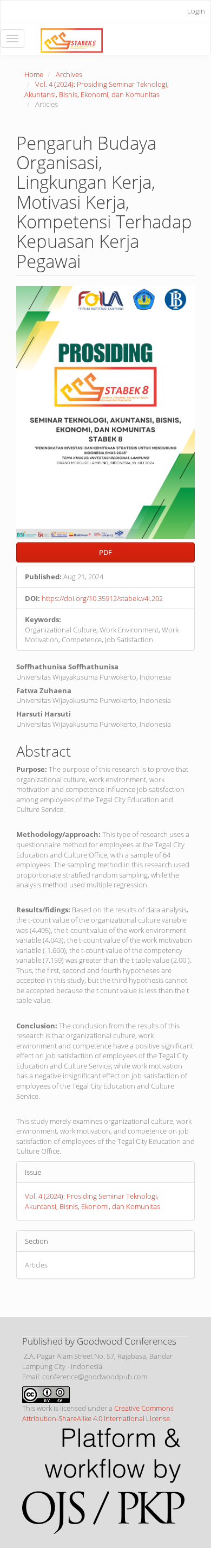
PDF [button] (105, 552)
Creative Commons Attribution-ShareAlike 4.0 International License (98, 1413)
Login (196, 11)
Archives (69, 74)
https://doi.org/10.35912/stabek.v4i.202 (102, 598)
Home (33, 74)
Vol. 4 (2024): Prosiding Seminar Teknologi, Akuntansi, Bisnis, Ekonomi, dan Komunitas (96, 89)
